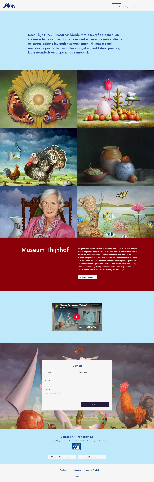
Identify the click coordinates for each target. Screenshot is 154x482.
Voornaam (48, 372)
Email (47, 381)
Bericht (47, 389)
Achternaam (83, 372)
